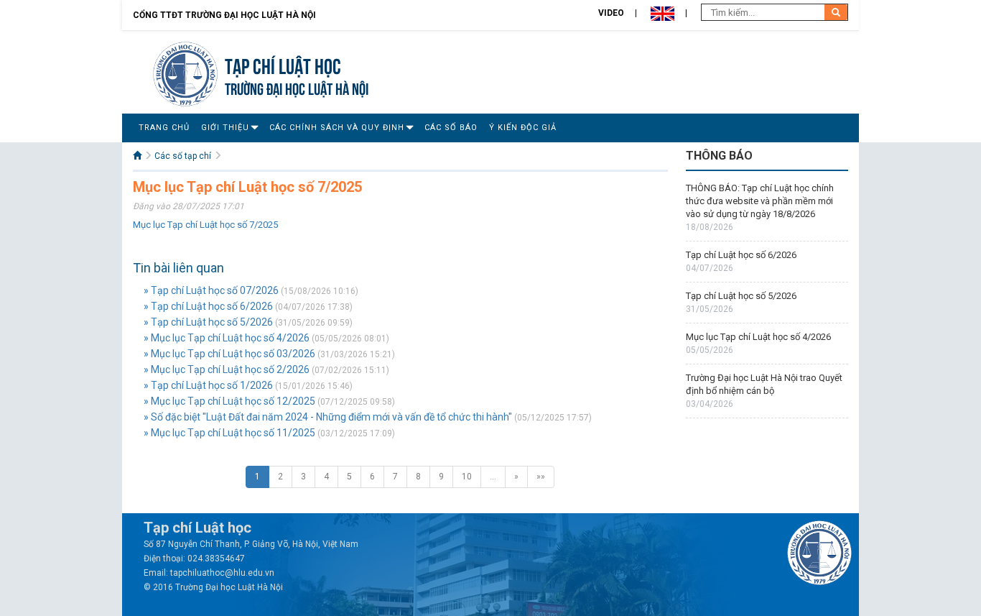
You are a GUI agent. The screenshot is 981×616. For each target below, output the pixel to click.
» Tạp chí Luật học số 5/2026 (208, 322)
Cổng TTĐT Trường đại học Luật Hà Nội (224, 15)
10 (467, 477)
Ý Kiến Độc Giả (523, 127)
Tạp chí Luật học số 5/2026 (741, 295)
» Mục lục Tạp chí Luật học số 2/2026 (227, 369)
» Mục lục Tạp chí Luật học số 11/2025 (229, 432)
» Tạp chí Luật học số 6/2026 (208, 306)
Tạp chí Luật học (283, 64)
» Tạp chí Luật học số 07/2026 (211, 290)
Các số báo (451, 127)
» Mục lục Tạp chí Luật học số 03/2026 (229, 353)
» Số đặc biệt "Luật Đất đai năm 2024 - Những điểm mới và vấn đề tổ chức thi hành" (328, 417)
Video (611, 13)
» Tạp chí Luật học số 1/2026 (208, 385)
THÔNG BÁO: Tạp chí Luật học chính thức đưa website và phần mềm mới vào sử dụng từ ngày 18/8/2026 (760, 201)
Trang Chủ (164, 127)
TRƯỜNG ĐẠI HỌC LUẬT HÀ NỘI (296, 87)
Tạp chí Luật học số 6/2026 (741, 254)
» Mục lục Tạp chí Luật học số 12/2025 (229, 401)
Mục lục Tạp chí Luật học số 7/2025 (205, 224)
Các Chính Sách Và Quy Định (336, 127)
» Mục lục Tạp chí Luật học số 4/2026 (227, 338)
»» (540, 477)
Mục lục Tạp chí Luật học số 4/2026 (758, 336)
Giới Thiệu (225, 127)
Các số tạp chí (182, 156)
